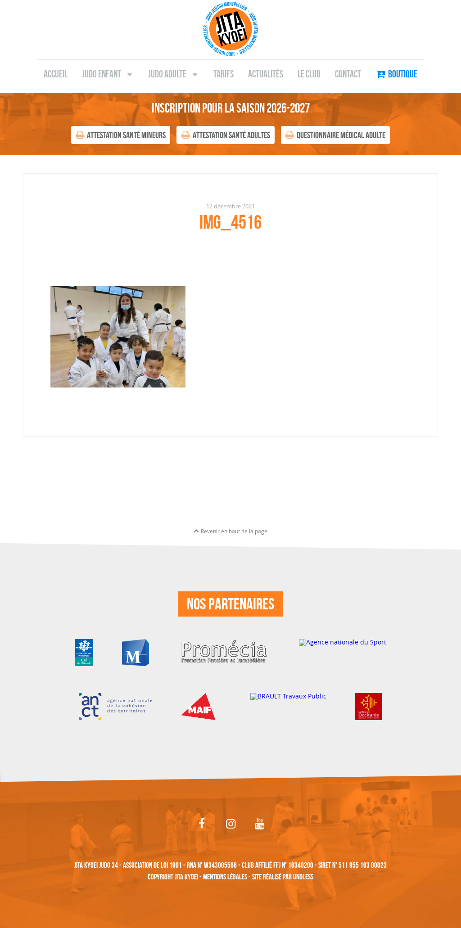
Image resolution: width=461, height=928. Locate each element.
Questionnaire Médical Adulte (341, 135)
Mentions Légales (225, 877)
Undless (303, 877)
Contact (348, 73)
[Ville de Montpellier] (135, 652)
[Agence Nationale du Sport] (342, 652)
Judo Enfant (101, 73)
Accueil (56, 73)
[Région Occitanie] (369, 706)
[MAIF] (201, 706)
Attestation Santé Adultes (231, 135)
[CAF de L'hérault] (84, 652)
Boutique (402, 73)
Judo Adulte (167, 73)
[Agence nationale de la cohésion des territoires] (115, 706)
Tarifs (223, 73)
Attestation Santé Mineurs (126, 135)
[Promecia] (224, 652)
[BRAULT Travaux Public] (288, 706)
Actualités (265, 73)
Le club (309, 73)
